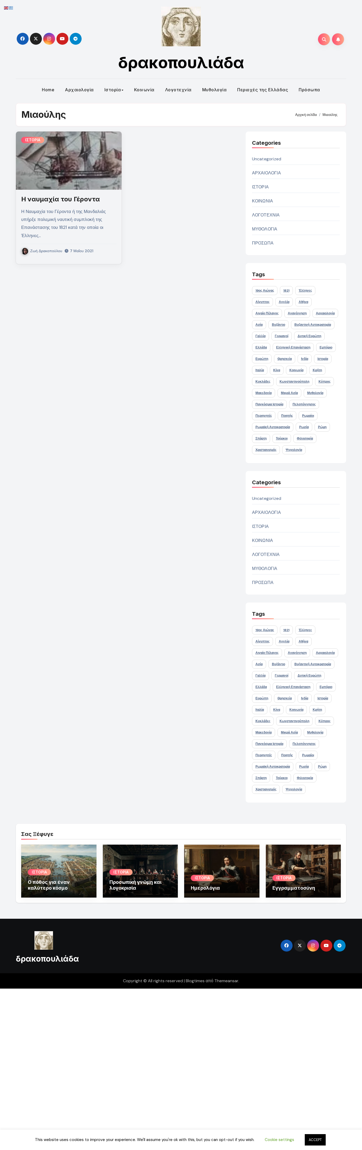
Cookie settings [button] (279, 1139)
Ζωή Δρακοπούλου (46, 250)
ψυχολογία (294, 450)
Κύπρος (324, 381)
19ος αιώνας (264, 290)
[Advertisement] (160, 1068)
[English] (6, 7)
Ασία (259, 325)
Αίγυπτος (262, 302)
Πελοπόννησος (304, 404)
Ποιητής (287, 416)
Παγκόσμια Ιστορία (269, 404)
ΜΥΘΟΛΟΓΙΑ (264, 229)
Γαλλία (260, 336)
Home (48, 89)
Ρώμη (322, 427)
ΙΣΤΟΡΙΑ (32, 140)
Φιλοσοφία (305, 438)
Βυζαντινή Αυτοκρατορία (312, 325)
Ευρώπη (261, 359)
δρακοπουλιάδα (181, 62)
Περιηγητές (263, 416)
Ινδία (304, 359)
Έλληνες (305, 290)
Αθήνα (303, 302)
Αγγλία (284, 302)
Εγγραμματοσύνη (293, 888)
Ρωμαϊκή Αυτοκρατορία (272, 427)
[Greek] (11, 7)
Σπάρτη (261, 438)
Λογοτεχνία (178, 89)
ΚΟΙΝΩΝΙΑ (262, 201)
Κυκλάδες (262, 381)
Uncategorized (266, 159)
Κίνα (276, 370)
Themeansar (226, 981)
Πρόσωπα (309, 89)
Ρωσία (304, 427)
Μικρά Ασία (289, 393)
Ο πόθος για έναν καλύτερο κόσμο (49, 885)
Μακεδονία (263, 393)
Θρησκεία (284, 359)
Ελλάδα (261, 347)
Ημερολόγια (205, 888)
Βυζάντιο (278, 325)
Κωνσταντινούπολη (294, 381)
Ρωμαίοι (308, 416)
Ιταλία (259, 370)
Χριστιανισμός (265, 450)
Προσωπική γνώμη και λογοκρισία (135, 885)
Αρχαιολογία (79, 89)
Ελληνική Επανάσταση (293, 347)
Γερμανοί (281, 336)
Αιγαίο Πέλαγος (267, 313)
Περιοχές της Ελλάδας (262, 89)
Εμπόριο (326, 347)
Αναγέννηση (297, 313)
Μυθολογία (214, 89)
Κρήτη (317, 370)
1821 (286, 290)
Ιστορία (112, 89)
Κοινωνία (144, 89)
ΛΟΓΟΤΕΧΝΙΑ (266, 215)
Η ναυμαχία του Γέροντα (60, 199)
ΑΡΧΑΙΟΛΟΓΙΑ (266, 173)
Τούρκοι (282, 438)
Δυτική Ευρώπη (309, 336)
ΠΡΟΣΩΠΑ (262, 243)
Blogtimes (195, 981)
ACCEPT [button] (315, 1140)
